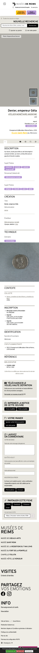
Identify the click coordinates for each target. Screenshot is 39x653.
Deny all (20, 651)
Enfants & (7, 576)
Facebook (17, 504)
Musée (31, 12)
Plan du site (4, 636)
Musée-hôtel (11, 559)
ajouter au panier (16, 30)
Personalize (29, 651)
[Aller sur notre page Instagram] (9, 594)
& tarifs (9, 607)
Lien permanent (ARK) (10, 512)
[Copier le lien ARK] (32, 516)
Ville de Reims (5, 621)
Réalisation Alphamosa (7, 625)
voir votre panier (32, 30)
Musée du (14, 551)
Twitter (8, 504)
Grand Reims (16, 621)
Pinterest (26, 504)
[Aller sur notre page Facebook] (3, 594)
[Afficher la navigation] (4, 4)
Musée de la (16, 547)
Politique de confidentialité (8, 632)
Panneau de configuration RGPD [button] (10, 639)
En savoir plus (34, 7)
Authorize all (11, 651)
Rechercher (32, 26)
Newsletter (5, 611)
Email (8, 508)
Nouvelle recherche (25, 21)
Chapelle (8, 555)
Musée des (21, 12)
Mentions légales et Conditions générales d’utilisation (16, 628)
